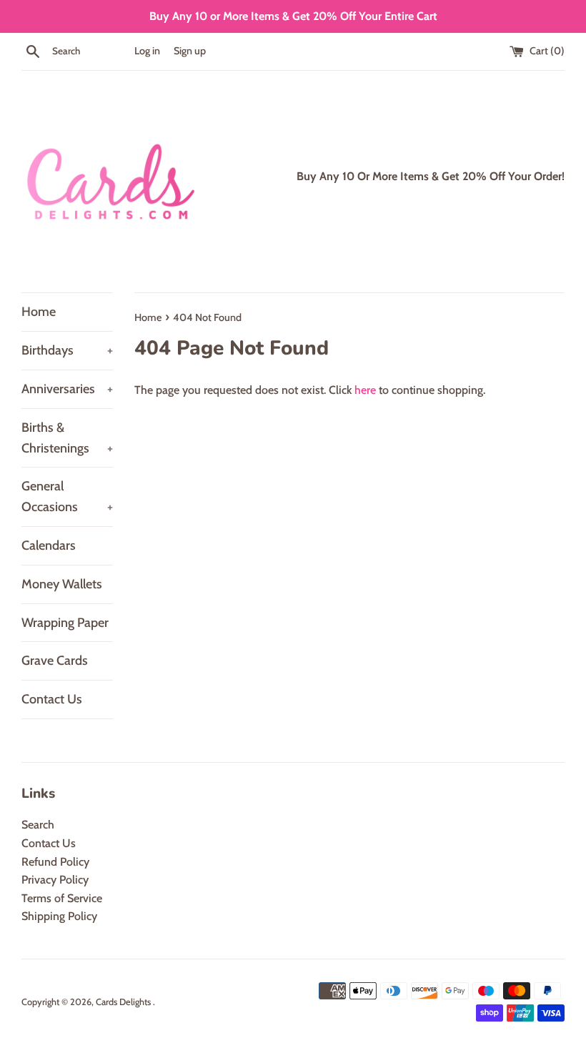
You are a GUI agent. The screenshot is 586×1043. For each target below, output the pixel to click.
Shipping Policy (59, 916)
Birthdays (67, 350)
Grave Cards (54, 660)
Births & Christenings (67, 438)
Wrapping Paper (65, 623)
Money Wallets (61, 584)
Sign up (190, 50)
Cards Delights (124, 1002)
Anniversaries (67, 389)
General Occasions (67, 496)
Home (38, 312)
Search (37, 824)
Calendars (48, 545)
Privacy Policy (55, 879)
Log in (147, 50)
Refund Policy (55, 862)
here (365, 390)
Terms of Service (61, 898)
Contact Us (51, 699)
